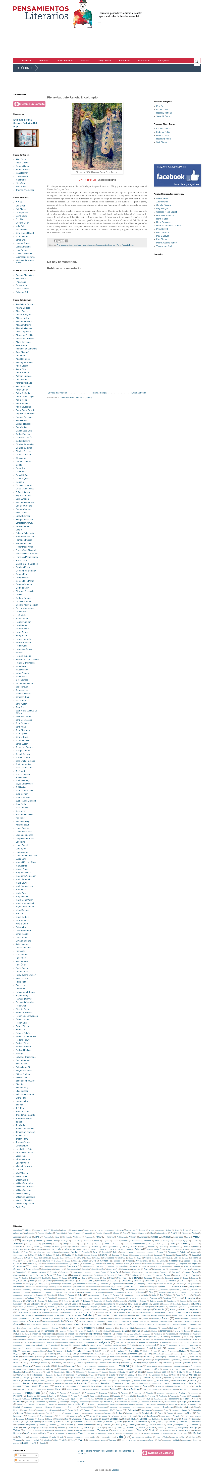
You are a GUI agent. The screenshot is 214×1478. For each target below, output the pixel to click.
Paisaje (26, 1378)
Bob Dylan (20, 206)
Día (161, 1295)
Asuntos (45, 1247)
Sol (124, 1419)
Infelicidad (143, 1337)
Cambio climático (90, 1255)
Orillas (140, 1375)
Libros (193, 1348)
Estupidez (44, 1309)
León (147, 1348)
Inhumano (31, 1339)
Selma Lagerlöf (23, 1067)
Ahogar (116, 1233)
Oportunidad (21, 1375)
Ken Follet (20, 818)
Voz (123, 1440)
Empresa (143, 1298)
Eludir (80, 1298)
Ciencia (104, 1260)
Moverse (16, 1366)
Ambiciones (121, 1237)
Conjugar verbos (191, 1266)
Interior (165, 1342)
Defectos (126, 1281)
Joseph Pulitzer (23, 754)
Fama (195, 1312)
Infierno (153, 1337)
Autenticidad (174, 1247)
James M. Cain (22, 697)
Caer (32, 1255)
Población (20, 1389)
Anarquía (87, 1241)
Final (168, 1315)
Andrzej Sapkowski (24, 362)
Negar (120, 1369)
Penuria (16, 1383)
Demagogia (29, 1284)
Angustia (105, 1241)
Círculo (185, 1278)
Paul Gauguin (162, 236)
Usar (35, 1433)
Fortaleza (46, 1318)
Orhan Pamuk (22, 934)
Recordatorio (122, 1402)
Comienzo (137, 1264)
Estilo (15, 1310)
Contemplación (159, 1269)
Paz (187, 1378)
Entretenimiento (156, 1301)
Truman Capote (23, 1142)
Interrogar (175, 1342)
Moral (135, 1362)
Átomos (16, 1443)
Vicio (94, 1437)
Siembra (123, 1416)
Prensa (63, 1393)
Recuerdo (156, 1401)
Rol (46, 1410)
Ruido (96, 1410)
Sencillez (97, 1413)
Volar (103, 1440)
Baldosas (76, 1249)
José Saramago (23, 780)
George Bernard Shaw (26, 571)
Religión (81, 1404)
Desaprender (30, 1286)
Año (59, 1249)
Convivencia (77, 1272)
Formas (36, 1318)
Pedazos (50, 1381)
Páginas (64, 1399)
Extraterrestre (159, 1312)
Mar (149, 1354)
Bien (26, 1252)
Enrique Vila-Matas (24, 519)
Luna (104, 1351)
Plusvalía (197, 1386)
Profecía (52, 1396)
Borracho (85, 1252)
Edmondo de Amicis (25, 502)
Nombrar (185, 1369)
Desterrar (94, 1289)
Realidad (17, 1401)
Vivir (80, 1440)
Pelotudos (106, 1381)
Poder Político (72, 1389)
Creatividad (62, 1275)
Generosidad (48, 1321)
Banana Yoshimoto (24, 417)
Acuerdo (195, 1230)
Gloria (90, 1321)
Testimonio (61, 1428)
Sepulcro (180, 1413)
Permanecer (143, 1383)
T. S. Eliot (20, 1108)
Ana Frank (20, 355)
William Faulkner (23, 1190)
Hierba (192, 1324)
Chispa (76, 1261)
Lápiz (130, 1351)
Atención (83, 1247)
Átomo (195, 1440)
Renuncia (161, 1404)
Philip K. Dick (22, 978)
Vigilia (165, 1437)
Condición (110, 1266)
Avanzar (27, 1249)
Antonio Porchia (23, 386)
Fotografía (68, 1318)
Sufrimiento (142, 1422)
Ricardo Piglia (22, 1009)
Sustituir (63, 1425)
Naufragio (64, 1369)
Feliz (108, 1315)
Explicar (35, 1312)
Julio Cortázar (22, 808)
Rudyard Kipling (23, 1050)
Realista (29, 1402)
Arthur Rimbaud (23, 403)
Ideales (106, 1331)
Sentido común (132, 1413)
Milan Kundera (22, 910)
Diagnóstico (36, 1292)
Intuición (54, 1345)
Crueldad (34, 1278)
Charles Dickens (23, 451)
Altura (57, 1237)
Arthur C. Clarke (23, 393)
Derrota (150, 1284)
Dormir (116, 1295)
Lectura (62, 1348)
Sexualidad (102, 1416)
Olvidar (179, 1372)
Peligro (95, 1380)
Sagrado (157, 1410)
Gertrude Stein (22, 588)
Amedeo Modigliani (25, 275)
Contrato (34, 1272)
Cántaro (168, 1278)
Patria (168, 1378)
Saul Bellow (21, 1064)
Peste (93, 1386)
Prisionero (161, 1393)
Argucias (98, 1244)
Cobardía (30, 1264)
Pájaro (72, 1399)
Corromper (164, 1272)
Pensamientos (179, 1380)
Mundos (82, 1366)
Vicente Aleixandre (24, 1152)
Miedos (140, 1360)
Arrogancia (163, 1244)
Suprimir (41, 1425)
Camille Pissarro (163, 205)
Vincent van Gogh (164, 246)
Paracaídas (88, 1378)
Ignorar (177, 1331)
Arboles (73, 1244)
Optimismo (70, 1375)
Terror (51, 1428)
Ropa (62, 1410)
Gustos (44, 1324)
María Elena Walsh (24, 900)
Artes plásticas (75, 245)
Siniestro (30, 1419)
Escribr (156, 1304)
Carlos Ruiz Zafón (24, 437)
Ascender (194, 1244)
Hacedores (88, 1324)
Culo (104, 1278)
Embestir (88, 1298)
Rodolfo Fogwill (23, 1040)
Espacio (41, 1307)
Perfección (82, 1383)
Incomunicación (65, 1337)
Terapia (34, 1428)
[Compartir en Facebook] (66, 241)
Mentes (195, 1357)
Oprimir (59, 1375)
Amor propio (27, 1241)
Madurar (173, 1351)
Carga (54, 1258)
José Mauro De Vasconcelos (23, 775)
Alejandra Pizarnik (24, 321)
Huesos (31, 1331)
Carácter (80, 1258)
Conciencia (72, 1266)
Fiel (137, 1315)
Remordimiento (127, 1404)
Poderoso (85, 1389)
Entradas (21, 1455)
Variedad (101, 1433)
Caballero (184, 1252)
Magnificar (17, 1354)
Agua (107, 1233)
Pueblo (36, 1399)
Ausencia (151, 1247)
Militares (176, 1360)
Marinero (177, 1354)
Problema (17, 1396)
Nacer (139, 1366)
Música (124, 1366)
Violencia (193, 1437)
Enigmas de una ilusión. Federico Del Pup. (25, 123)
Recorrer (133, 1402)
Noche (165, 1369)
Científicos (118, 1261)
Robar (31, 1410)
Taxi (123, 1425)
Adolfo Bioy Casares (25, 304)
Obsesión (112, 1372)
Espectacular (73, 1307)
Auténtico (17, 1249)
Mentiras (36, 1360)
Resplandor (60, 1407)
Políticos (135, 1389)
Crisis (186, 1275)
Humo (72, 1331)
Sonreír (185, 1419)
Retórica (148, 1407)
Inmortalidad (85, 1339)
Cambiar (67, 1255)
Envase (183, 1301)
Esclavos (134, 1304)
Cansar (169, 1255)
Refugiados (21, 1404)
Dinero (140, 1292)
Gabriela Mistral (23, 567)
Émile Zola (21, 1207)
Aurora (141, 1247)
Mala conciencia (38, 1354)
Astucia (36, 1247)
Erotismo (36, 1304)
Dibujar (68, 1292)
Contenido (173, 1269)
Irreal (91, 1345)
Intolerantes (30, 1345)
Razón (186, 1399)
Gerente (82, 1321)
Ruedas (87, 1410)
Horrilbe (184, 1328)
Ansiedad (147, 1241)
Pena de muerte (140, 1381)
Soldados (133, 1419)
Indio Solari (21, 226)
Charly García (22, 212)
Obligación (80, 1372)
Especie (61, 1307)
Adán (70, 1233)
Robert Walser (22, 1026)
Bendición (158, 1249)
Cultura (135, 1278)
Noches (175, 1369)
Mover (195, 1363)
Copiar (95, 1272)
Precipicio (184, 1389)
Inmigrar (65, 1339)
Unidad (188, 1430)
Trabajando (182, 1428)
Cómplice (194, 1278)
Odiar (131, 1372)
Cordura (127, 1272)
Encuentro (17, 1301)
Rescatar (39, 1407)
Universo (17, 1433)
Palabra (36, 1378)
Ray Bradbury (22, 995)
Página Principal (99, 393)
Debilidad (59, 1281)
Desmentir (26, 1289)
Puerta (46, 1399)
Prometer (105, 1396)
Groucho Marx (162, 135)
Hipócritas (44, 1328)
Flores (188, 1315)
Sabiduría (132, 1410)
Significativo (165, 1416)
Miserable (34, 1363)
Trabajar (194, 1427)
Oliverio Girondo (23, 930)
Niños (156, 1369)
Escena (98, 1304)
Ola (172, 1372)
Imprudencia (171, 1334)
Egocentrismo (18, 1298)
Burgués (150, 1252)
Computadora (35, 1266)
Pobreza (40, 1389)
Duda (145, 1295)
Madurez (182, 1351)
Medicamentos (78, 1357)
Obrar (103, 1372)
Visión (64, 1440)
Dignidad (120, 1292)
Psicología (193, 1396)
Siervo (132, 1416)
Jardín (107, 1345)
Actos (177, 1230)
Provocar (151, 1396)
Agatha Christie (23, 308)
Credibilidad (98, 1275)
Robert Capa (162, 109)
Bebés (129, 1249)
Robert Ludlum (22, 1019)
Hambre (119, 1324)
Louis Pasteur (22, 176)
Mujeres (59, 1366)
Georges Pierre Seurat (166, 212)
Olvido (188, 1372)
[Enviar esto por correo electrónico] (55, 241)
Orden (91, 1375)
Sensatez (108, 1413)
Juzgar (162, 1345)
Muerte (27, 1366)
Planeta (146, 1386)
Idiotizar (154, 1331)
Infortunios (188, 1337)
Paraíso (110, 1378)
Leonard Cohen (23, 243)
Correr (154, 1272)
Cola (39, 1264)
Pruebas (173, 1396)
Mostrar (178, 1363)
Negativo (130, 1369)
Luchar (79, 1351)
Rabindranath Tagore (25, 992)
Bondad (74, 1252)
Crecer (75, 1275)
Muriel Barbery (22, 917)
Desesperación (178, 1286)
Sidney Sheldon (23, 1074)
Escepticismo (109, 1304)
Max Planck (21, 180)
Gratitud (176, 1321)
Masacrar (194, 1354)
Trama (69, 1430)
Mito (64, 1363)
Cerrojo (34, 1261)
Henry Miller (21, 635)
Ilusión (18, 1334)
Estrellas (33, 1310)
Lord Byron (21, 849)
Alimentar (17, 1237)
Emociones (99, 1298)
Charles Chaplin (163, 128)
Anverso (177, 1241)
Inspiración (183, 1339)
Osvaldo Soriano (23, 941)
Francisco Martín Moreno (27, 557)
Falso (180, 1312)
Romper (53, 1410)
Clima (196, 1261)
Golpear (135, 1321)
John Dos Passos (24, 720)
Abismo (28, 1230)
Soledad (143, 1419)
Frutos (117, 1318)
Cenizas (185, 1258)
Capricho (19, 1258)
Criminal (177, 1275)
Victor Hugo (21, 1156)
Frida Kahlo (21, 282)
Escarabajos (86, 1304)
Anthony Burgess (23, 376)
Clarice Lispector (23, 461)
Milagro (158, 1360)
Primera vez (137, 1393)
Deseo (163, 1286)
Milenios (167, 1360)
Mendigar (161, 1357)
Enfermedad (53, 1301)
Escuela (176, 1304)
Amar (98, 1236)
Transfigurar (89, 1430)
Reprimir (16, 1407)
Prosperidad (129, 1396)
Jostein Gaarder (23, 757)
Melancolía (136, 1357)
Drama (137, 1295)
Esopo (19, 530)
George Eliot (21, 574)
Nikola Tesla (21, 187)
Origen (121, 1375)
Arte (173, 1243)
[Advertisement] (182, 28)
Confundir (177, 1266)
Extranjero (132, 1312)
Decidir (81, 1281)
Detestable (175, 1289)
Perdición (38, 1383)
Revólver (180, 1407)
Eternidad (70, 1310)
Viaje (62, 1437)
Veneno (147, 1433)
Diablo (26, 1292)
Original (131, 1375)
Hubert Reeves (23, 169)
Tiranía (119, 1428)
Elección (51, 1298)
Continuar (197, 1269)
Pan (69, 1378)
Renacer (139, 1404)
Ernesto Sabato (23, 526)
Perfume (94, 1383)
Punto (54, 1399)
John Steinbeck (23, 730)
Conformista (165, 1266)
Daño (40, 1281)
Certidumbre (45, 1261)
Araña (56, 1244)
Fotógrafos (81, 1318)
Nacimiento (151, 1366)
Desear (142, 1286)
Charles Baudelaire (25, 444)
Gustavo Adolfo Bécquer (27, 605)
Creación (39, 1275)
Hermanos (140, 1324)
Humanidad (49, 1331)
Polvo (104, 1389)
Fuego (126, 1318)
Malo (75, 1354)
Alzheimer (66, 1237)
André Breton (22, 366)
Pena (115, 1381)
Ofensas (149, 1372)
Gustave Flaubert (23, 601)
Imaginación (47, 1334)
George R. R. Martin (25, 581)
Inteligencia (104, 1342)
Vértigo (142, 1440)
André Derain (162, 202)
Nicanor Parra (22, 920)
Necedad (75, 1369)
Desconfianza (79, 1286)
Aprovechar (46, 1244)
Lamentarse (193, 1345)
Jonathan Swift (22, 740)
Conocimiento (32, 1269)
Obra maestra (93, 1372)
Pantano (77, 1378)
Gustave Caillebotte (165, 215)
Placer (136, 1386)
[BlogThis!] (59, 241)
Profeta (84, 1396)
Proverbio (141, 1396)
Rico (196, 1407)
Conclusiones (87, 1266)
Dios (150, 1292)
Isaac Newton (22, 173)
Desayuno (55, 1286)
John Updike (21, 733)
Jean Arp (20, 707)
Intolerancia (17, 1345)
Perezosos (69, 1383)
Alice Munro (21, 345)
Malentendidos (64, 1354)
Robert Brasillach (24, 1012)
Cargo (62, 1258)
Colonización (63, 1264)
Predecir (195, 1389)
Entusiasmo (171, 1301)
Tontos (160, 1428)
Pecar (42, 1381)
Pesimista (84, 1386)
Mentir (15, 1360)
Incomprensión (50, 1337)
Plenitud (187, 1386)
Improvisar (157, 1334)
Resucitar (113, 1407)
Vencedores (127, 1433)
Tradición (27, 1430)
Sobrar (87, 1419)
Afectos (78, 1233)
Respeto (48, 1407)
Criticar (16, 1278)
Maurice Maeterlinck (25, 903)
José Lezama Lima (24, 768)
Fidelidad (129, 1315)
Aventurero (49, 1249)
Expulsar (100, 1312)
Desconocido (93, 1286)
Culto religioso (123, 1278)
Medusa (125, 1357)
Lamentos (17, 1348)
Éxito (34, 1443)
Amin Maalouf (22, 352)
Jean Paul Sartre (23, 716)
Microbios (118, 1360)
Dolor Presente (93, 1295)
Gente (69, 1321)
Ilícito (27, 1334)
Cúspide (16, 1281)
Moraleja (144, 1363)
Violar (183, 1437)
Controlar (53, 1272)
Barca (85, 1249)
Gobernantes (112, 1321)
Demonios (92, 1284)
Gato (23, 1321)
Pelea (78, 1381)
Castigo (97, 1258)
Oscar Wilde (21, 937)
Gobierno (125, 1321)
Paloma (61, 1378)
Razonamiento (174, 1399)
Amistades (179, 1237)
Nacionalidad (164, 1366)
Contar (147, 1269)
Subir (67, 1422)
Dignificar (130, 1292)
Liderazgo (25, 1351)
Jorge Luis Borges (24, 747)
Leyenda (130, 1348)
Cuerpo (73, 1278)
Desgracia (193, 1286)
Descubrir (129, 1286)
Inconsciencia (80, 1337)
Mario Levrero (22, 883)
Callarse (49, 1255)
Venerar (156, 1433)
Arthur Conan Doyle (25, 396)
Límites (146, 1351)
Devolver (194, 1289)
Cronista (25, 1278)
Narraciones (29, 1369)
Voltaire (19, 1169)
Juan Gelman (22, 794)
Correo (146, 1272)
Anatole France (23, 359)
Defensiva (161, 1281)
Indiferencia (108, 1337)
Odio (139, 1372)
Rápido (104, 1410)
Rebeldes (52, 1402)
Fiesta (144, 1315)
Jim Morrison (22, 230)
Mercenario (71, 1360)
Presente (103, 1393)
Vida (119, 1436)
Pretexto (124, 1393)
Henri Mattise (162, 219)
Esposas (150, 1307)
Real (196, 1399)
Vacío (52, 1433)
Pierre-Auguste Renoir (126, 245)
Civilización (174, 1261)
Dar (24, 1281)
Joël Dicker (21, 787)
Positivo (165, 1389)
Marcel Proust (22, 869)
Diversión (51, 1295)
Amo (188, 1237)
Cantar (178, 1255)
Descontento (107, 1286)
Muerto (39, 1366)
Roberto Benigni (163, 139)
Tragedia (37, 1430)
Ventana (177, 1433)
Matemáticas (27, 1357)
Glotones (100, 1321)
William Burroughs (24, 1183)
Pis (129, 1386)
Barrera (93, 1249)
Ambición (132, 1237)
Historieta (67, 1328)
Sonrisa (195, 1419)
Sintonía (41, 1419)
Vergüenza (44, 1437)
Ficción (118, 1315)
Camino (103, 1255)
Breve (95, 1252)
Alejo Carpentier (23, 332)
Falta (188, 1312)
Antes (157, 1241)
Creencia (110, 1275)
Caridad (70, 1258)
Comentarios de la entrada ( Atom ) (76, 397)
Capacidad (196, 1255)
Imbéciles (72, 1334)
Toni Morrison (22, 1135)
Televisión (159, 1425)
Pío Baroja (20, 989)
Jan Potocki (21, 700)
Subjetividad (77, 1422)
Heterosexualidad (179, 1324)
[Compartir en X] (62, 241)
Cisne (154, 1261)
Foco (15, 1318)
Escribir (144, 1304)
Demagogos (42, 1284)
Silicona (188, 1416)
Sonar (176, 1419)
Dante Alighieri (22, 478)
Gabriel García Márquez (27, 564)
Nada (198, 1366)
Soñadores (47, 1422)
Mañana (65, 1356)
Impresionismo (89, 245)
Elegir (71, 1298)
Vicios (101, 1437)
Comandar (87, 1264)
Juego (123, 1345)
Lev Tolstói (21, 842)
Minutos (186, 1360)
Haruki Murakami (23, 622)
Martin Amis (21, 893)
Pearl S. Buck (22, 971)
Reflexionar (195, 1401)
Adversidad (60, 1233)
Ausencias (162, 1247)
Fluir (196, 1315)
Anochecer (136, 1241)
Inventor (64, 1345)
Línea (155, 1351)
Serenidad (32, 1416)
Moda (71, 1363)
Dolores (106, 1295)
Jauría (115, 1345)
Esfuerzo (30, 1307)
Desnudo (36, 1289)
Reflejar (183, 1401)
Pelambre (69, 1381)
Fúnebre (194, 1318)
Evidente (94, 1310)
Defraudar (194, 1281)
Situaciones (76, 1419)
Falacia (171, 1312)
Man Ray (160, 106)
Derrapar (140, 1284)
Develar (185, 1289)
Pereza (58, 1383)
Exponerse (67, 1312)
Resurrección (125, 1407)
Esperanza (114, 1306)
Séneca (19, 1105)
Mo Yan (19, 913)
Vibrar (87, 1437)
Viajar (54, 1437)
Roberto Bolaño (23, 1033)
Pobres (30, 1389)
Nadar (18, 1369)
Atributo (125, 1247)
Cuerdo (64, 1278)
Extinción (121, 1312)
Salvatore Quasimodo (26, 1057)
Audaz (133, 1247)
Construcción (112, 1269)
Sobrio (95, 1419)
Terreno (43, 1428)
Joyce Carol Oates (24, 784)
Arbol (64, 1244)
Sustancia (52, 1425)
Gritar (195, 1321)
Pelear (85, 1381)
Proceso (42, 1396)
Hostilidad (194, 1328)
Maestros (194, 1351)
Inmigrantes (54, 1339)
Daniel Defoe (22, 475)
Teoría (24, 1428)
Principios (149, 1393)
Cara (28, 1258)
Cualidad (45, 1278)
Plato (178, 1386)
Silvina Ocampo (23, 1077)
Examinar (138, 1310)
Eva (86, 1310)
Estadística (194, 1307)
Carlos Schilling (23, 441)
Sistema (58, 1419)
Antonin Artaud (22, 379)
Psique (16, 1399)
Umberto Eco (22, 1146)
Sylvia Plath (21, 1098)
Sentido (119, 1413)
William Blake (22, 1180)
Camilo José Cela (24, 431)
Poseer (145, 1389)
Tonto (151, 1427)
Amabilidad (77, 1237)
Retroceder (137, 1407)
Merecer (83, 1359)
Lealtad (44, 1348)
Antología (166, 1241)
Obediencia (58, 1372)
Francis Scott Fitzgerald (26, 550)
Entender (132, 1301)
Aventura (38, 1249)
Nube (26, 1372)
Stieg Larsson (22, 1091)
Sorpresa (36, 1422)
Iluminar (187, 1331)
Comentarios (23, 1460)
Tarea (116, 1425)
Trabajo (16, 1430)
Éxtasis (43, 1443)
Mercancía (60, 1360)
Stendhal (20, 1084)
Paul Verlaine (22, 961)
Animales (125, 1241)
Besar (168, 1249)
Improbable (146, 1334)
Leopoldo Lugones (24, 835)
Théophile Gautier (24, 1118)
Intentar (142, 1342)
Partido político (133, 1378)
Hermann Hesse (23, 642)
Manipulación (110, 1354)
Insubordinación (66, 1342)
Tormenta (170, 1428)
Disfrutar (194, 1292)
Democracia (66, 1284)
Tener (16, 1427)
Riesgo (16, 1410)
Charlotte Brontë (23, 454)
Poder (58, 1389)
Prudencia (163, 1396)
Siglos (140, 1416)
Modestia (102, 1363)
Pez (100, 1386)
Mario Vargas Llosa (24, 886)
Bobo (48, 1252)
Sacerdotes (146, 1410)
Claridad (187, 1261)
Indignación (121, 1337)
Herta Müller (21, 646)
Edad (178, 1295)
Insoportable (170, 1339)
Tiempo (87, 1427)
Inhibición (20, 1339)
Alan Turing (21, 159)
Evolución (114, 1310)
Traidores (59, 1430)
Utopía (43, 1433)
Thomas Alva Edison (25, 190)
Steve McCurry (163, 116)
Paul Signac (161, 239)
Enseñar (109, 1301)
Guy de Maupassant (25, 608)
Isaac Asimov (22, 670)
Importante (94, 1334)
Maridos (168, 1354)
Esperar (127, 1306)
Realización (40, 1402)
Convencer (65, 1272)
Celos (176, 1258)
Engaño (75, 1301)
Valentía (61, 1433)
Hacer (98, 1324)
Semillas (87, 1413)
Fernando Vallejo (23, 543)
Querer (120, 1399)
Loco (50, 1351)
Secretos (31, 1413)
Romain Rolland (23, 1047)
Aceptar (142, 1230)
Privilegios (183, 1393)
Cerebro (194, 1258)
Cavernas (122, 1258)
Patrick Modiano (23, 948)
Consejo (85, 1269)
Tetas (71, 1428)
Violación (174, 1437)
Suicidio (172, 1422)
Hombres (109, 1328)
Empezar (121, 1298)
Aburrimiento (77, 1230)
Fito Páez (20, 219)
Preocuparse (90, 1393)
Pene (151, 1381)
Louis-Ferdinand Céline (26, 855)
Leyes (139, 1348)
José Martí (20, 771)
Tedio (143, 1425)
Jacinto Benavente (24, 683)
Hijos (18, 1328)
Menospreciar (173, 1357)
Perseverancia (179, 1383)
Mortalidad (167, 1363)
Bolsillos (64, 1252)
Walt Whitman (22, 1173)
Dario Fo (20, 482)
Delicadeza (17, 1284)
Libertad (156, 1348)
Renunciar (173, 1404)
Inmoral (74, 1339)
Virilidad (27, 1440)
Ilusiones (197, 1331)
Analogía (64, 1241)
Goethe (19, 594)
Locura (59, 1351)
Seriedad (62, 1416)
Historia (55, 1328)
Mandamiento (96, 1354)
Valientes (71, 1433)
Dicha (76, 1292)
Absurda (54, 1230)
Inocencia (97, 1339)
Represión (194, 1404)
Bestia (176, 1249)
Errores (55, 1304)
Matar (16, 1356)
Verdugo (33, 1437)
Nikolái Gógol (22, 924)
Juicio (132, 1345)
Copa (87, 1272)
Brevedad (106, 1252)
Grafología (154, 1321)
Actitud (168, 1230)
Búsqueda (172, 1252)
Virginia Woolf (22, 1163)
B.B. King (20, 202)
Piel (115, 1386)
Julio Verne (21, 811)
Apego (185, 1241)
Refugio (32, 1404)
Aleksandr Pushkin (24, 335)
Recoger (73, 1402)
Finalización (177, 1315)
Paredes (120, 1378)
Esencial (19, 1307)
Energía (41, 1301)
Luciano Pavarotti (24, 253)
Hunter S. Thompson (25, 663)
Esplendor (140, 1307)
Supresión (31, 1425)
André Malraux (22, 373)
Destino (115, 1289)
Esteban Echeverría (25, 533)
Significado (151, 1416)
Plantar (170, 1386)
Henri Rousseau (163, 222)
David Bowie (21, 216)
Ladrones (181, 1345)
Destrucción (130, 1289)
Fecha (77, 1315)
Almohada (48, 1237)
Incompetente (36, 1337)
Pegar (59, 1381)
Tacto (98, 1425)
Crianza (158, 1275)
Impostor (119, 1334)
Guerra (16, 1324)
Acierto (160, 1230)
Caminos (115, 1255)
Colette (19, 465)
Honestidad (141, 1328)
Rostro (70, 1410)
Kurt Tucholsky (22, 821)
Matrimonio (51, 1356)
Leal (36, 1348)
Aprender (18, 1243)
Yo (159, 1440)
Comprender (19, 1266)
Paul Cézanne (162, 232)
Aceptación (130, 1230)
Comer (108, 1264)
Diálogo (61, 1295)
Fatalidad (60, 1315)
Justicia (141, 1345)
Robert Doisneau (164, 113)
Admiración (29, 1233)
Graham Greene (23, 598)
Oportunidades (36, 1375)
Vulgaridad (132, 1440)
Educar (187, 1295)
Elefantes (62, 1298)
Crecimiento (86, 1275)
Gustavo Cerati (22, 223)
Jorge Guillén (22, 744)
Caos (186, 1255)
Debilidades (71, 1281)
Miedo (128, 1359)
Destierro (104, 1289)
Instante (16, 1342)
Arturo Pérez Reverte (25, 410)
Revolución (168, 1407)
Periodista (119, 1383)
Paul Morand (22, 954)
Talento (107, 1424)
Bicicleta (16, 1252)
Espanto (51, 1307)
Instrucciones (38, 1342)
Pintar (122, 1386)
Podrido (96, 1389)
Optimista (82, 1375)
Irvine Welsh (21, 666)
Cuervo (84, 1278)
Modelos (80, 1363)
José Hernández (23, 764)
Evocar (103, 1310)
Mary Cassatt (162, 229)
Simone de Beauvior (25, 1081)
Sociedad (114, 1419)
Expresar (78, 1312)
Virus (56, 1440)
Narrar (39, 1369)
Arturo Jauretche (23, 407)
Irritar (99, 1345)
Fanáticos (49, 1315)
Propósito (116, 1396)
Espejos (94, 1307)
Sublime (99, 1422)
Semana (68, 1413)
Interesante (153, 1342)
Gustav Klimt (21, 285)
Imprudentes (184, 1334)
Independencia (95, 1337)
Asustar (65, 1247)
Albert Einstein (22, 163)
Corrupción (176, 1272)
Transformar (103, 1430)
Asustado (55, 1247)
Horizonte (173, 1328)
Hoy (15, 1331)
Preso (114, 1393)
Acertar (151, 1230)
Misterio (54, 1362)
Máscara (112, 1366)
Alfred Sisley (162, 198)
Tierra (100, 1427)
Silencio (176, 1416)
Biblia (185, 1249)
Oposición (50, 1375)
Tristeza (140, 1430)
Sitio (67, 1419)
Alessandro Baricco (25, 338)
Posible (155, 1389)
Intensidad (131, 1342)
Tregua (130, 1430)
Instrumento (52, 1342)
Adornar (41, 1233)
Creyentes (147, 1275)
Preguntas (32, 1392)
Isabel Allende (22, 673)
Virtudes (47, 1440)
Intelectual (90, 1342)
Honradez (153, 1328)
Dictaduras (99, 1292)
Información (175, 1337)
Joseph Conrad (23, 750)
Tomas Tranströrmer (25, 1129)
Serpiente (73, 1416)
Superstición (196, 1422)
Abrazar (37, 1230)
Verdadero (22, 1437)
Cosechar (28, 1275)
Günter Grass (22, 611)
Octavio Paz (21, 927)
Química (131, 1399)
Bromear (132, 1252)
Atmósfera (94, 1247)
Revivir (156, 1407)
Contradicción (21, 1272)
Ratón (140, 1399)
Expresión (90, 1312)
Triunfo (152, 1430)
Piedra (108, 1386)
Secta (40, 1413)
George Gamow (23, 166)
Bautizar (103, 1249)
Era (28, 1304)
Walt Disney (161, 142)
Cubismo (55, 1278)
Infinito (164, 1337)
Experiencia (195, 1309)
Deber (49, 1281)
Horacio (19, 653)
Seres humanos (47, 1416)
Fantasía (38, 1315)
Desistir (16, 1289)
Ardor (81, 1244)
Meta (99, 1360)
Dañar (31, 1281)
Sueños (129, 1422)
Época (25, 1443)
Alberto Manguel (23, 314)
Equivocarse (18, 1304)
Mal (26, 1354)
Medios (103, 1357)
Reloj (92, 1404)
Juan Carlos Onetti (24, 790)
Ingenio (198, 1337)
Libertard (170, 1348)
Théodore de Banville (25, 1115)
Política (113, 1389)
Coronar (137, 1272)
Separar (170, 1413)
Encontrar (190, 1298)
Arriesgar (152, 1244)
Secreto (19, 1413)
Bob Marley (21, 209)
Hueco (22, 1331)
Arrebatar (116, 1244)
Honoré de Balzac (24, 649)
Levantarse (113, 1348)
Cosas (195, 1272)
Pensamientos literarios (106, 245)
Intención (119, 1342)
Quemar (110, 1399)
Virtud (36, 1440)
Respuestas (102, 1407)
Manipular (122, 1354)
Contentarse (185, 1269)
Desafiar (159, 1284)
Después (70, 1289)
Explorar (45, 1312)
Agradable (89, 1233)
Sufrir (153, 1422)
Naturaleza (51, 1369)
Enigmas (86, 1301)
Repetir (183, 1404)
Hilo (24, 1328)
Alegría (174, 1233)
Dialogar (48, 1292)
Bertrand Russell (23, 424)
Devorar (16, 1292)
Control (43, 1272)
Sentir (160, 1413)
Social (104, 1419)
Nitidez (147, 1369)
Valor (80, 1433)
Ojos (164, 1372)
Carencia (44, 1258)
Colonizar (75, 1264)
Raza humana (159, 1399)
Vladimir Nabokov (24, 1166)
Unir (196, 1430)
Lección (53, 1348)
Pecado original (30, 1381)
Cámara (158, 1278)
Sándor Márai (22, 1101)
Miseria (44, 1363)
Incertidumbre (21, 1337)
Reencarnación (170, 1402)
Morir (154, 1362)
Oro (147, 1375)
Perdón (48, 1383)
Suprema (20, 1425)
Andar (96, 1241)
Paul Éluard (21, 965)
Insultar (79, 1342)
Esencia (197, 1304)
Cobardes (17, 1263)
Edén (195, 1295)
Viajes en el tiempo (74, 1437)
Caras (36, 1258)
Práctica (183, 1396)
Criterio (195, 1275)
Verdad (197, 1433)
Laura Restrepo (23, 828)
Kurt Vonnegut (22, 825)
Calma (58, 1255)
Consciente (59, 1269)
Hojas (78, 1328)
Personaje (17, 1386)
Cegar (139, 1258)
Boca (56, 1252)
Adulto (49, 1233)
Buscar (160, 1252)
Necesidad (87, 1369)
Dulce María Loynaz (25, 489)
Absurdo (64, 1230)
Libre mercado (182, 1348)
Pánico (81, 1399)
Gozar (144, 1321)
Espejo (84, 1306)
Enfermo (65, 1301)
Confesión (122, 1266)
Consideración (98, 1269)
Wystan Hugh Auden (25, 1204)
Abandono (17, 1230)
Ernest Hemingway (24, 523)
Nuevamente (37, 1372)
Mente (184, 1356)
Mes (92, 1360)
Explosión (56, 1312)
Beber (112, 1249)
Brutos (140, 1252)
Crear (49, 1275)
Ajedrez (143, 1233)
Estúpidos (57, 1309)
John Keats (21, 727)
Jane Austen (21, 704)
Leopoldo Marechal (25, 838)
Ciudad (163, 1261)
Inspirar (194, 1339)
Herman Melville (23, 639)
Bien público (38, 1252)
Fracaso (106, 1318)
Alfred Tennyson (23, 342)
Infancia (132, 1337)
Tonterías (141, 1428)
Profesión (63, 1396)
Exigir (147, 1310)
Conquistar (46, 1269)
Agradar (99, 1233)
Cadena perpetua (20, 1255)
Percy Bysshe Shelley (26, 975)
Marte (186, 1354)
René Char (21, 1006)
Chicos (67, 1261)
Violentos (17, 1440)
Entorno (143, 1301)
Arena (89, 1244)
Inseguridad (133, 1339)
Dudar (153, 1295)
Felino (100, 1315)
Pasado (146, 1378)
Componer (183, 1264)
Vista (73, 1440)
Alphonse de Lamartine (26, 349)
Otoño (173, 1375)
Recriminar (145, 1402)
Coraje (103, 1272)
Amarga (110, 1237)
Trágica (170, 1430)
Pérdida (91, 1399)
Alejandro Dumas (24, 328)
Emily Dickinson (23, 516)
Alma (36, 1237)
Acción (120, 1230)
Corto (187, 1272)
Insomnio (158, 1339)
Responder (72, 1407)
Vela (117, 1433)
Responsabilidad (86, 1407)
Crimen (167, 1275)
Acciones (110, 1230)
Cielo (93, 1261)
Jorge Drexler (22, 240)
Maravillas (158, 1354)
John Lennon (22, 236)
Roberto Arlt (21, 1029)
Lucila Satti (21, 859)
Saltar (166, 1410)
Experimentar (23, 1312)
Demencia (54, 1284)
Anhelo (115, 1241)
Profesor (74, 1396)
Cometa (118, 1264)
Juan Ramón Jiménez (26, 801)
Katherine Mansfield (25, 814)
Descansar (66, 1286)
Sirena (49, 1419)
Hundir (89, 1331)
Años (67, 1249)
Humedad (63, 1331)
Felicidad (87, 1315)
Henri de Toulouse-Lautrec (168, 226)
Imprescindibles (133, 1334)
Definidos (183, 1281)
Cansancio (158, 1255)
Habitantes (66, 1324)
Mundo (70, 1366)
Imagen (35, 1334)
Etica (79, 1310)
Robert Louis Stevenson (27, 1016)
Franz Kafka (21, 560)
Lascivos (28, 1348)
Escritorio (165, 1304)
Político (125, 1389)
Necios (112, 1369)
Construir (125, 1269)
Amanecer (89, 1237)
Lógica (163, 1351)
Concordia (99, 1266)
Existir (173, 1309)
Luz (111, 1351)
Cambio (78, 1255)
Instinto (26, 1342)
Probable (194, 1393)
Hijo (199, 1324)
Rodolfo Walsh (22, 1043)
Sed (47, 1413)
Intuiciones (42, 1345)
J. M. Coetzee (22, 680)
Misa (24, 1363)
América (38, 1241)
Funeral (155, 1318)
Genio (60, 1321)
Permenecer (156, 1383)
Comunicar (48, 1266)
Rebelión (63, 1402)
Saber (119, 1410)
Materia (39, 1357)
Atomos (104, 1247)
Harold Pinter (22, 618)
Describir (119, 1286)
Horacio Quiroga (23, 656)
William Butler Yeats (25, 1186)
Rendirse (150, 1404)
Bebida (120, 1249)
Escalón (75, 1304)
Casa (89, 1258)
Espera (103, 1307)
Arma (107, 1244)
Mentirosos (48, 1360)
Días (170, 1295)
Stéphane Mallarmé (25, 1094)
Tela (150, 1425)
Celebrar (158, 1258)
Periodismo (106, 1383)
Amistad (166, 1237)
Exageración (126, 1310)
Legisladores (82, 1348)
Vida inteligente (138, 1437)
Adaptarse (17, 1233)
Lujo (96, 1351)
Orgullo (112, 1375)
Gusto (35, 1324)
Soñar (58, 1422)
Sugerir (163, 1422)
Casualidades (108, 1258)
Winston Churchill (24, 1200)
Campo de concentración (141, 1255)
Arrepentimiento (139, 1244)
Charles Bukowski (24, 448)
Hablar (76, 1324)
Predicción (17, 1393)
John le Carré (22, 737)
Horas (163, 1328)
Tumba (179, 1430)
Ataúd (74, 1247)
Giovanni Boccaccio (25, 591)
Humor (80, 1331)
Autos (195, 1247)
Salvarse (175, 1410)
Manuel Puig (21, 866)
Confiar (144, 1266)
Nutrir (48, 1372)
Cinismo (129, 1261)
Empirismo (132, 1298)
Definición (172, 1281)
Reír (189, 1407)
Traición (48, 1430)
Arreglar (126, 1244)
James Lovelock (23, 694)
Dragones (128, 1295)
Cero (15, 1261)
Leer (71, 1348)
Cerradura (24, 1261)
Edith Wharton (22, 499)
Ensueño (120, 1301)
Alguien (195, 1233)
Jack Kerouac (22, 687)
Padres (16, 1378)
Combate (98, 1264)
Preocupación (75, 1393)
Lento (103, 1348)
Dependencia (117, 1284)
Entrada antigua (138, 393)
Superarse (183, 1422)
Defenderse (149, 1281)
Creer (121, 1275)
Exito (182, 1309)
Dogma (71, 1295)
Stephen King (22, 1088)
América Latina (51, 1241)
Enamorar (154, 1298)
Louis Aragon (22, 852)
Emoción (110, 1298)
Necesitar (101, 1369)
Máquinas (102, 1366)
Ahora (125, 1233)
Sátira (71, 1425)
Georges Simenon (24, 584)
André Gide (21, 369)
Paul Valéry (21, 958)
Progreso (94, 1396)
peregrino (186, 1440)
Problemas (31, 1396)
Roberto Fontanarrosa (26, 1036)
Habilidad (54, 1324)
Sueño (120, 1422)
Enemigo (30, 1301)
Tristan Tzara (22, 1139)
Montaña (125, 1363)
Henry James (22, 632)
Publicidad (26, 1399)
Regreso (61, 1404)
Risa (24, 1410)
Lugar (88, 1351)
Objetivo (69, 1372)
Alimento (27, 1237)
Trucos (161, 1430)
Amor (197, 1236)
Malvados (84, 1354)
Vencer (138, 1433)
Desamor (180, 1284)
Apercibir (194, 1241)
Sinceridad (20, 1419)
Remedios (114, 1404)
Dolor (80, 1295)
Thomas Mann (22, 1111)
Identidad (135, 1331)
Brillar (115, 1252)
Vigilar (157, 1437)
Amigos (154, 1237)
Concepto (60, 1266)
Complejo (158, 1264)
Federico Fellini (163, 132)
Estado (183, 1307)
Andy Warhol (22, 278)
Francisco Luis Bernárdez (27, 554)
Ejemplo (41, 1298)
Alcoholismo (162, 1233)
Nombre (194, 1369)
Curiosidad (147, 1278)
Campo (125, 1255)
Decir (90, 1281)
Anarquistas (76, 1241)
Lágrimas (120, 1351)
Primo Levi (21, 985)
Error (46, 1304)
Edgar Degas (162, 208)
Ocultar (122, 1372)
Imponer (82, 1334)
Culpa (111, 1278)
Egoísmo (30, 1298)
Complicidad (170, 1264)
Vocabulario (93, 1440)
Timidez (110, 1428)
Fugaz (146, 1318)
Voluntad (113, 1440)
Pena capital (125, 1381)
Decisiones (101, 1281)
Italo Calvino (21, 676)
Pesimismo (71, 1386)
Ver (185, 1433)
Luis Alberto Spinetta (25, 257)
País (194, 1378)
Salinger (20, 1053)
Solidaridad (156, 1419)
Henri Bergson (22, 625)
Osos (166, 1375)
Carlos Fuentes (23, 434)
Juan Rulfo (21, 804)
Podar (49, 1389)
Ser (189, 1413)
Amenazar (143, 1237)
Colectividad (50, 1264)
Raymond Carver (23, 999)
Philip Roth (21, 982)
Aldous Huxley (22, 318)
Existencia (158, 1309)
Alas (152, 1233)
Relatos (71, 1404)
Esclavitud (123, 1304)
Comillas (148, 1264)
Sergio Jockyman (24, 1070)
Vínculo (151, 1440)
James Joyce (22, 690)
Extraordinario (144, 1312)
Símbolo (89, 1425)
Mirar (15, 1362)
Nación (190, 1366)
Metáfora (107, 1360)
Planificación (159, 1386)
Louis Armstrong (23, 247)
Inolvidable (121, 1339)
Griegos (186, 1321)
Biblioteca (194, 1249)
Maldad (51, 1354)
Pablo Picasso (22, 288)
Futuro (165, 1318)
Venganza (167, 1433)
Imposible (106, 1334)
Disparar (16, 1295)
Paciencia (192, 1375)
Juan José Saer (23, 797)
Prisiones (171, 1393)
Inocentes (109, 1339)
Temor (169, 1424)
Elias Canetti (21, 513)
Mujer (48, 1366)
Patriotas (178, 1378)
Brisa (123, 1252)
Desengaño (152, 1286)
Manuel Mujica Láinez (26, 862)
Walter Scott (21, 1176)
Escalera (65, 1304)
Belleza (138, 1249)
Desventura (153, 1289)
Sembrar (78, 1413)
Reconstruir (96, 1402)
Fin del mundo (157, 1315)
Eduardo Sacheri (23, 509)
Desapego (17, 1286)
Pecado (16, 1380)
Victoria (110, 1437)
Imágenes (197, 1334)
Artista (184, 1244)
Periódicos (131, 1383)
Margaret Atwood (23, 872)
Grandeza (165, 1321)
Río (111, 1410)
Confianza (133, 1266)
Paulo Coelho (22, 968)
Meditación (114, 1357)
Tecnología (133, 1425)
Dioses (162, 1292)
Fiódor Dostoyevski (24, 547)
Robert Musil (21, 1023)
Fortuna (57, 1318)
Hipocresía (33, 1328)
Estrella (23, 1310)
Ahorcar (134, 1233)
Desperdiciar (59, 1289)
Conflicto (153, 1266)
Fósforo (185, 1318)
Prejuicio (52, 1393)
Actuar (185, 1230)
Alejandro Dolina (23, 325)
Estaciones (173, 1307)
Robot (39, 1410)
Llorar (42, 1351)
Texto (78, 1428)
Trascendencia (118, 1430)
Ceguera (147, 1258)
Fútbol (15, 1321)
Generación (34, 1321)
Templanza (194, 1425)
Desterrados (82, 1289)
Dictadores (86, 1292)
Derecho (129, 1284)
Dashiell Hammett (24, 485)
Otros (182, 1375)
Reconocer (84, 1402)
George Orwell (22, 577)
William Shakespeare (25, 1197)
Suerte (109, 1422)
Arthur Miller (21, 400)
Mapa (142, 1354)
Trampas (78, 1430)
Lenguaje (94, 1348)
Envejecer (193, 1301)
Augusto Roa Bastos (25, 414)
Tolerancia (130, 1428)
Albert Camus (22, 311)
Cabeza (194, 1252)
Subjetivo (89, 1422)
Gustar (27, 1324)
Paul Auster (21, 951)
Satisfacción (196, 1410)
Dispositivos (27, 1295)
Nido (139, 1369)
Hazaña (129, 1324)
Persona (192, 1383)
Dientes (110, 1292)
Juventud (151, 1345)
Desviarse (164, 1289)
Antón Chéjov (22, 390)
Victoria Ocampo (23, 1159)
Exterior (110, 1312)
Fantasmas (26, 1315)
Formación (24, 1318)
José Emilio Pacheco (25, 761)
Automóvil (186, 1247)
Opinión (197, 1372)
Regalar (42, 1404)
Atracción (114, 1247)
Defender (137, 1281)
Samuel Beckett (23, 1060)
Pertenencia (59, 1386)
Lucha (69, 1351)
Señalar (114, 1416)
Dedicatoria (114, 1281)
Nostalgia (17, 1372)
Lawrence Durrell (24, 832)
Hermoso (151, 1324)
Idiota (145, 1331)
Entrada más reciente (57, 393)
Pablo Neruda (22, 944)
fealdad (176, 1440)
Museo (92, 1366)
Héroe (97, 1331)
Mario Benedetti (23, 879)
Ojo (157, 1372)
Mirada (195, 1360)
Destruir (141, 1289)
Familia (16, 1315)
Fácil (177, 1318)
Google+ (81, 1461)
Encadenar (167, 1298)
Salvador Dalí (22, 292)
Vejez (110, 1433)
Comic (126, 1264)
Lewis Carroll (22, 845)
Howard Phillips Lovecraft (27, 659)
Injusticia (42, 1339)
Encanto (178, 1298)
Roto (79, 1410)
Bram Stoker (21, 427)
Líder (137, 1351)
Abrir (45, 1230)
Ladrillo (172, 1345)
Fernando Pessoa (24, 540)
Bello (148, 1249)
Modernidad (91, 1363)
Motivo (187, 1363)
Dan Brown (21, 472)
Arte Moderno (62, 245)
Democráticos (79, 1284)
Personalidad (30, 1386)
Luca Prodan (22, 250)
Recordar (108, 1401)
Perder (26, 1383)
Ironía (83, 1345)
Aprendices (33, 1244)
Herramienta (163, 1324)
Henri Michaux (22, 629)
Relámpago (102, 1404)
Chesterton (21, 458)
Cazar (131, 1258)
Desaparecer (192, 1284)
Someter (167, 1419)
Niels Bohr (20, 183)
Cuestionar (94, 1278)
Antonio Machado (24, 383)
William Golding (23, 1193)
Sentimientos (148, 1413)
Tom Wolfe (20, 1125)
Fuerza (135, 1318)
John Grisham (22, 723)
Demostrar (104, 1284)
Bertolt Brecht (22, 420)
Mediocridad (92, 1357)
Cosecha (17, 1275)
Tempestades (181, 1425)
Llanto (34, 1351)
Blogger (115, 1470)
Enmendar (98, 1301)
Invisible (75, 1345)
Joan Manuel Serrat (25, 233)
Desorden (47, 1289)
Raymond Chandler (25, 1002)
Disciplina (172, 1292)
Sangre (184, 1410)
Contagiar (136, 1269)
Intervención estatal (190, 1342)
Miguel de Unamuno (25, 907)
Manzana (133, 1354)
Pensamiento (162, 1380)
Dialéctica (58, 1292)
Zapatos (166, 1440)
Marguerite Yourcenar (26, 876)
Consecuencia (73, 1269)
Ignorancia (165, 1331)
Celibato (167, 1258)
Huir (38, 1331)
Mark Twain (21, 889)
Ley (122, 1348)
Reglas (52, 1404)
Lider (15, 1351)
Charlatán (57, 1261)
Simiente (197, 1416)
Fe (69, 1315)
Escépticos (186, 1304)
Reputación (28, 1407)
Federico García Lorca (26, 536)
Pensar (193, 1380)
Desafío (169, 1284)
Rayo (148, 1399)
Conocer (17, 1269)
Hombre (89, 1327)
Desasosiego (43, 1286)
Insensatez (145, 1339)
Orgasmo (101, 1375)
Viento (149, 1437)
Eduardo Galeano (24, 506)
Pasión (158, 1378)
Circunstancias (142, 1261)
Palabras (49, 1378)
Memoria (148, 1356)
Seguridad (57, 1413)
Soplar (26, 1422)
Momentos (114, 1362)
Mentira (25, 1359)
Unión (27, 1433)
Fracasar (93, 1318)
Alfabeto (185, 1233)
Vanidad (91, 1433)
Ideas (124, 1331)
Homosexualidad (127, 1328)
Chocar (85, 1261)
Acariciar (88, 1230)
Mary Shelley (22, 896)
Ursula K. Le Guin (24, 1149)
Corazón (114, 1272)
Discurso (183, 1292)
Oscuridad (156, 1375)
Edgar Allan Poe (23, 495)
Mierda (148, 1360)
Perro (167, 1383)
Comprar (194, 1264)
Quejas (100, 1399)
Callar (40, 1255)
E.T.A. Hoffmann (23, 492)
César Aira (20, 468)
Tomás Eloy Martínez (25, 1132)
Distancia (39, 1295)
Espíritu (160, 1306)
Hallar (110, 1324)
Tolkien (19, 1122)
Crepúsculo (134, 1275)
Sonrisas (17, 1422)
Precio (174, 1389)
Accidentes (99, 1230)
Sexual (92, 1416)
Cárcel (176, 1278)
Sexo (82, 1416)
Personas (44, 1386)
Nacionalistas (178, 1366)
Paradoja (100, 1378)
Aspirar (27, 1247)
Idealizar (115, 1331)
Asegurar (17, 1247)
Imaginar (60, 1334)
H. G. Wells (21, 615)
